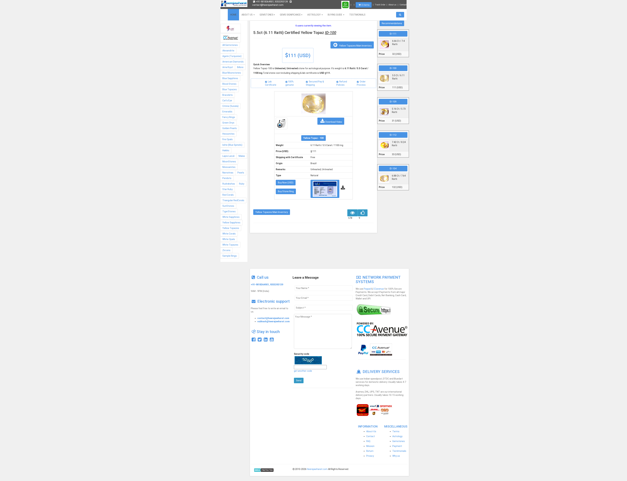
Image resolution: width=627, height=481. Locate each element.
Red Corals (228, 195)
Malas (242, 156)
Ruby (241, 183)
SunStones (228, 206)
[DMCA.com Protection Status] (263, 469)
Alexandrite (228, 50)
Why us (396, 456)
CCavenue (378, 288)
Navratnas (227, 172)
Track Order (380, 5)
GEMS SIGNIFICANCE (290, 14)
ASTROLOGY (314, 14)
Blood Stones (229, 84)
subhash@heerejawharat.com (273, 321)
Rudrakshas (228, 183)
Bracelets (227, 95)
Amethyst (227, 67)
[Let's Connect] (265, 340)
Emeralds (227, 111)
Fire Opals (227, 139)
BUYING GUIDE (335, 14)
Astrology (397, 436)
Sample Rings (229, 256)
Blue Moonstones (231, 72)
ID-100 (393, 68)
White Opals (228, 239)
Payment (397, 446)
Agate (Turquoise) (231, 56)
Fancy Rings (228, 117)
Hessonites (228, 133)
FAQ (368, 441)
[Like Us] (253, 340)
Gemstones (398, 441)
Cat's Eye (227, 100)
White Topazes (230, 244)
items (366, 5)
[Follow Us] (259, 340)
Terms (395, 431)
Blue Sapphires (230, 78)
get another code (303, 371)
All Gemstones (230, 45)
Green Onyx (228, 122)
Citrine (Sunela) (230, 106)
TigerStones (229, 211)
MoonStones (229, 161)
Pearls (240, 172)
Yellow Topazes (230, 228)
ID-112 (393, 135)
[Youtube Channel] (271, 340)
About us (392, 5)
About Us (247, 14)
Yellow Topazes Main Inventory (355, 45)
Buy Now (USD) (285, 182)
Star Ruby (227, 189)
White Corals (229, 233)
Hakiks (225, 150)
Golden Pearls (229, 128)
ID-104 (393, 168)
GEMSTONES (266, 14)
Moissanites (228, 167)
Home (233, 14)
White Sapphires (231, 217)
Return (369, 451)
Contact (403, 5)
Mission (370, 446)
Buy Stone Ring (286, 191)
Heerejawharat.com (317, 469)
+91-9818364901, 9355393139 (272, 1)
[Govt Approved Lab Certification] (230, 28)
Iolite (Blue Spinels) (232, 145)
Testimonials (399, 451)
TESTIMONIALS (357, 14)
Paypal (367, 288)
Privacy (370, 456)
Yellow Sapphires (231, 222)
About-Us (371, 431)
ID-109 (393, 101)
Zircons (226, 250)
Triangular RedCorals (233, 200)
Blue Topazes (229, 89)
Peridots (226, 178)
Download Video (333, 122)
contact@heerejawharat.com (273, 318)
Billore (240, 67)
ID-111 (393, 33)
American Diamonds (233, 61)
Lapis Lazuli (228, 156)
